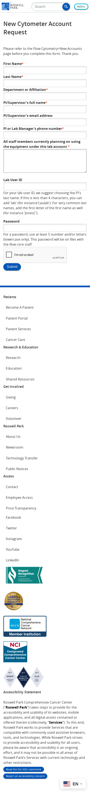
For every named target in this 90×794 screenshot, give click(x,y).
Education (14, 368)
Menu (81, 6)
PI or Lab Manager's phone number (32, 128)
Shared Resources (20, 379)
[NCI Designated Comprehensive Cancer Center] (15, 661)
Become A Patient (20, 307)
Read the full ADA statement (23, 769)
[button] (66, 6)
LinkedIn (12, 560)
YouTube (12, 549)
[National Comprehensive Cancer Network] (24, 635)
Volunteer (14, 418)
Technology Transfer (22, 458)
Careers (12, 408)
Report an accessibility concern (25, 776)
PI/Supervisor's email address (28, 115)
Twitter (11, 528)
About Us (13, 436)
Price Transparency (21, 508)
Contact (12, 487)
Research (13, 357)
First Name (12, 63)
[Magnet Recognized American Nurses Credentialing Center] (24, 584)
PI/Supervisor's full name (24, 102)
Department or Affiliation (24, 89)
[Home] (13, 9)
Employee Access (19, 497)
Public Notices (17, 469)
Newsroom (14, 447)
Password (11, 221)
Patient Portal (17, 318)
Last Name (12, 76)
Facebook (13, 517)
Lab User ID (12, 180)
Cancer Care (15, 339)
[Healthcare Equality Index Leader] (13, 610)
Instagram (14, 538)
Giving (11, 397)
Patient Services (18, 329)
